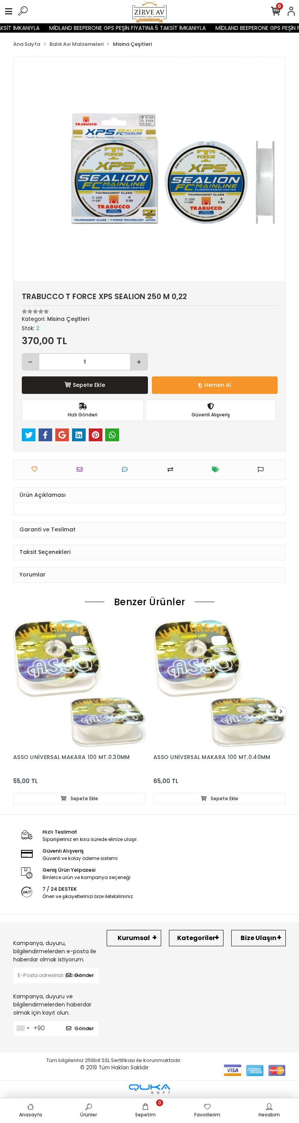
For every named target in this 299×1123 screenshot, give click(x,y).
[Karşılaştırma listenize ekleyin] (172, 469)
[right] (281, 712)
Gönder (84, 975)
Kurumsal (134, 937)
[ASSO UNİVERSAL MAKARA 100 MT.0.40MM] (219, 684)
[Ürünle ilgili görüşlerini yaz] (127, 469)
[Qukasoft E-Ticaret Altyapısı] (149, 1089)
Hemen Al (217, 385)
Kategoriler (196, 937)
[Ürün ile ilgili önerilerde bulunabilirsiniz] (262, 469)
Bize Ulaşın (258, 937)
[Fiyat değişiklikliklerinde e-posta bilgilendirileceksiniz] (217, 469)
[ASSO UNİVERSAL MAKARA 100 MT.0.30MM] (79, 684)
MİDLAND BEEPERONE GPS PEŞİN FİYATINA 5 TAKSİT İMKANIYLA (120, 28)
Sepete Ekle (89, 385)
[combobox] (23, 1028)
